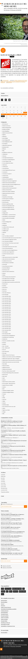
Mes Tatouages (5, 294)
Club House (4, 164)
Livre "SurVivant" (5, 244)
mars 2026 (3, 483)
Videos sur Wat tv (4, 619)
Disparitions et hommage (7, 196)
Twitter (3, 401)
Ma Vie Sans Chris (5, 269)
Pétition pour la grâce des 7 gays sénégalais (10, 358)
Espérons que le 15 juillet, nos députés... (17, 430)
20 (17, 114)
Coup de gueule (5, 177)
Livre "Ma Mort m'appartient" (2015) (9, 239)
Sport (3, 388)
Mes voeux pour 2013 (6, 308)
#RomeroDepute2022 (6, 127)
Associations (4, 143)
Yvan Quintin (4, 430)
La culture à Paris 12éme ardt (8, 227)
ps (4, 82)
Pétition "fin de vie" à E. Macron (8, 355)
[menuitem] (17, 41)
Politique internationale (7, 369)
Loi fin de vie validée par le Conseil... (15, 421)
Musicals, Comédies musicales (8, 340)
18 (10, 114)
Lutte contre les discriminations (8, 259)
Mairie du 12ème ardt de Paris (8, 271)
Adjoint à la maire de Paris (7, 132)
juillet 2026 (3, 476)
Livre (3, 234)
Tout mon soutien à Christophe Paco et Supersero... (12, 514)
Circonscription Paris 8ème (7, 163)
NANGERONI (4, 425)
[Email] (9, 100)
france (2, 82)
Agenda (15, 80)
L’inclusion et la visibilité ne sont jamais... (10, 540)
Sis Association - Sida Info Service (8, 383)
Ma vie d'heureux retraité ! (7, 266)
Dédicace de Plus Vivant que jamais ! (9, 188)
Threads (4, 394)
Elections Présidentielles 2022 (8, 205)
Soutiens (4, 387)
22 (25, 114)
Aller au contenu (4, 1)
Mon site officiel (4, 602)
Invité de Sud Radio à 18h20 (11, 55)
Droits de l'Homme (6, 200)
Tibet (3, 395)
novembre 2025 (4, 490)
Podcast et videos (5, 365)
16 (2, 114)
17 (6, 114)
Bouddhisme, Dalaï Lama (7, 152)
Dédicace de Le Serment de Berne (9, 182)
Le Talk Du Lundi (5, 228)
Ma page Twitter (4, 620)
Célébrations (5, 154)
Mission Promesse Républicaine (8, 335)
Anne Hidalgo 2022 (6, 140)
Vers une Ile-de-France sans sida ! (9, 406)
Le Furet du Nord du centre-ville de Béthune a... (12, 536)
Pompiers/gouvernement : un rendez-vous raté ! (12, 553)
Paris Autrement (5, 351)
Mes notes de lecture (6, 292)
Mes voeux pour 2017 (6, 315)
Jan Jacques (3, 465)
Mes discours (5, 283)
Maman (4, 273)
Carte (2, 496)
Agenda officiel (4, 600)
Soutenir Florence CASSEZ (7, 385)
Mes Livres (4, 289)
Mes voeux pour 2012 (6, 307)
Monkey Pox (4, 339)
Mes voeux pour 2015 (6, 312)
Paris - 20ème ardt (6, 347)
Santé (3, 378)
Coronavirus (4, 172)
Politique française (6, 367)
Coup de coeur (5, 175)
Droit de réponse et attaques (8, 198)
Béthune (4, 148)
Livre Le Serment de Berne (7, 248)
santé (2, 588)
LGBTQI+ (4, 232)
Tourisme (4, 399)
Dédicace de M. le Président (7, 186)
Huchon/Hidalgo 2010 (6, 221)
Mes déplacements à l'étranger (8, 278)
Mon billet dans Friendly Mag (8, 337)
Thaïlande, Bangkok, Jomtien (8, 390)
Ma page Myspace (4, 614)
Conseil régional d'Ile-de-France (8, 170)
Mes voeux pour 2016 (6, 314)
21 (21, 114)
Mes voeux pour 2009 (6, 301)
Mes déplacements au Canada (8, 280)
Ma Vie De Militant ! (6, 267)
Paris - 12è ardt (5, 346)
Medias (19, 81)
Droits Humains (5, 202)
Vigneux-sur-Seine (6, 410)
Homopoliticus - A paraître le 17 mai (8, 626)
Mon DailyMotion (4, 612)
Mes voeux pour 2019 (6, 319)
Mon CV (2, 603)
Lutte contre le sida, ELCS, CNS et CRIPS (11, 81)
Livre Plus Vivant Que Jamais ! (8, 253)
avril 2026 (3, 481)
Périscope (4, 353)
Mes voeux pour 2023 (6, 324)
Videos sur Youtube (4, 617)
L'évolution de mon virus (7, 260)
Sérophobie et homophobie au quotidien (8, 609)
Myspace (4, 344)
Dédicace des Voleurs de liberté (8, 191)
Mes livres (3, 605)
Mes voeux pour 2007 (6, 298)
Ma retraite (4, 264)
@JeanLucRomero (4, 95)
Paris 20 (4, 349)
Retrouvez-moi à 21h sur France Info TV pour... (11, 523)
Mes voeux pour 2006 (6, 296)
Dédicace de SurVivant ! (7, 189)
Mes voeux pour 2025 (6, 328)
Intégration (4, 225)
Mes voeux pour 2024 (6, 326)
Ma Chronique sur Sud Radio (8, 262)
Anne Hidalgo (5, 138)
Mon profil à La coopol (5, 624)
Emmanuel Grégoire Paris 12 (8, 207)
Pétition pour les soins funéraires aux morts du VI (11, 360)
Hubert (3, 219)
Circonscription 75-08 (6, 161)
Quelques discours (4, 610)
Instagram (4, 223)
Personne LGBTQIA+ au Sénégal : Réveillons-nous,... (13, 518)
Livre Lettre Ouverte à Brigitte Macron (9, 250)
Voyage (3, 411)
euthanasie (15, 591)
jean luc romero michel (16, 588)
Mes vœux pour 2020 (6, 333)
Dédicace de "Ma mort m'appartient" (9, 180)
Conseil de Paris (5, 168)
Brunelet (3, 421)
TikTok (3, 397)
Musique (4, 342)
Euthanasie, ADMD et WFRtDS (8, 209)
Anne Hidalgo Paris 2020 (7, 141)
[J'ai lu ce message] (26, 655)
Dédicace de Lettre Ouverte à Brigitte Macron (11, 184)
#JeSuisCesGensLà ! (6, 125)
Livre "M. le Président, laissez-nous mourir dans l (11, 237)
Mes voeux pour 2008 (6, 299)
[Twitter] (6, 100)
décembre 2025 (4, 488)
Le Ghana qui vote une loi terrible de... (17, 446)
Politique (3, 591)
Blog (3, 150)
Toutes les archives (5, 492)
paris (7, 591)
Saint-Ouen (4, 376)
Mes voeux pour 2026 (6, 330)
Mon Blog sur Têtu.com (5, 622)
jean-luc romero (22, 591)
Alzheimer (4, 136)
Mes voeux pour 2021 (6, 321)
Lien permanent (5, 80)
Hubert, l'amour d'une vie (6, 607)
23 (2, 116)
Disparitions (4, 195)
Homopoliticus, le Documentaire (8, 216)
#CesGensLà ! (5, 124)
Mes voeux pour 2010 (6, 303)
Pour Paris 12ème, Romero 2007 (8, 371)
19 (13, 114)
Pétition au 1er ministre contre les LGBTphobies (11, 356)
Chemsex (4, 156)
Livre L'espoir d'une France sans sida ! (9, 246)
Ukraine (4, 403)
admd (2, 594)
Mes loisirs (4, 291)
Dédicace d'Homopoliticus (7, 179)
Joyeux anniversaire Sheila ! (7, 544)
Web (3, 413)
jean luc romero (8, 588)
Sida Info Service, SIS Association (8, 381)
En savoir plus (9, 657)
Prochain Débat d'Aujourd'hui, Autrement (10, 372)
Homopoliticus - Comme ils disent (9, 214)
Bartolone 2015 (5, 147)
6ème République (5, 131)
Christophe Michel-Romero (7, 157)
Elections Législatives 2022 (7, 204)
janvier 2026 (3, 486)
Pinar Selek (4, 363)
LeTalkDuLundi (5, 230)
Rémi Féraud (5, 374)
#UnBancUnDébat (6, 129)
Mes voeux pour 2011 (6, 305)
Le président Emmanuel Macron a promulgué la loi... (13, 531)
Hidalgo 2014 (5, 212)
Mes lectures (5, 287)
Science (3, 379)
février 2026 (3, 484)
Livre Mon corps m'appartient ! (8, 251)
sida (23, 588)
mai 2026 (3, 479)
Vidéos (3, 408)
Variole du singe (5, 404)
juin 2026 (3, 478)
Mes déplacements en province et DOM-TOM (11, 282)
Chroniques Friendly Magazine (8, 159)
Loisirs (3, 255)
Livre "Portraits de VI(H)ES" (7, 241)
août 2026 (3, 474)
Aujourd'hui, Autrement (7, 145)
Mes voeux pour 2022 (6, 323)
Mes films (4, 285)
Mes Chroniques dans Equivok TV (9, 276)
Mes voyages (5, 331)
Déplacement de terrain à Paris (8, 193)
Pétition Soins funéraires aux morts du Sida (10, 362)
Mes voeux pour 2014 (6, 310)
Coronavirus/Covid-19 (6, 173)
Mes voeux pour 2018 (6, 317)
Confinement (5, 166)
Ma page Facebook (4, 615)
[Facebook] (2, 100)
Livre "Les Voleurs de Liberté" (8, 235)
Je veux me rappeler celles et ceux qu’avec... (11, 527)
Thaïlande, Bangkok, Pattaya (8, 392)
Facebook (4, 211)
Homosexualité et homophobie (8, 218)
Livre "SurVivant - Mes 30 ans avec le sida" (10, 243)
